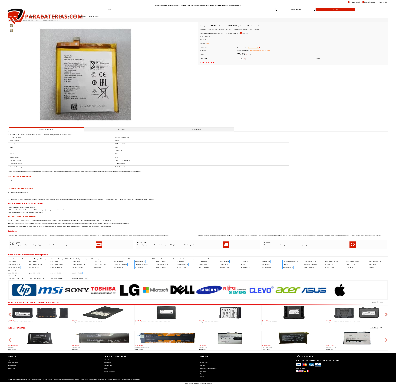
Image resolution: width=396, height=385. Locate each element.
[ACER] (288, 290)
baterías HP (23, 16)
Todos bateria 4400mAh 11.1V (79, 278)
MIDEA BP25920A (309, 267)
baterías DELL (33, 16)
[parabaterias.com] (46, 11)
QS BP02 (285, 264)
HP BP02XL (244, 264)
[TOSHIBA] (103, 290)
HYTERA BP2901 (182, 267)
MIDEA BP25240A (225, 267)
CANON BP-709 (224, 264)
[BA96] (293, 337)
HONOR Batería (12, 345)
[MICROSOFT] (156, 290)
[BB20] (103, 337)
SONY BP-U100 (203, 261)
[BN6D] (357, 337)
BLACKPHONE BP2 (77, 267)
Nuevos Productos (369, 2)
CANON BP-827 (372, 264)
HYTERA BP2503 (118, 267)
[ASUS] (314, 290)
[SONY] (77, 290)
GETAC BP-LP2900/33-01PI (290, 261)
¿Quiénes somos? (354, 2)
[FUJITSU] (235, 290)
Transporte (121, 129)
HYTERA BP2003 (245, 267)
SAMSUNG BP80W (182, 264)
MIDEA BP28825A (140, 261)
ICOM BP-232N (245, 261)
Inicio (381, 302)
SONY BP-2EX (181, 261)
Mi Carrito (335, 9)
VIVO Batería (75, 345)
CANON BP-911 (33, 261)
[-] (238, 59)
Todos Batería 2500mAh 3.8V (58, 278)
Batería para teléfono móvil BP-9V (51, 20)
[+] (244, 59)
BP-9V (10, 180)
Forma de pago (197, 129)
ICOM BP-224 (329, 264)
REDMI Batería (329, 345)
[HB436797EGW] (39, 337)
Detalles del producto (46, 129)
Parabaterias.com (13, 235)
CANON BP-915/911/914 (310, 261)
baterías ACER (94, 16)
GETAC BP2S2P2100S (14, 267)
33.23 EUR (11, 320)
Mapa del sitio (383, 2)
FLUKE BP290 (97, 267)
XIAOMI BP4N (203, 264)
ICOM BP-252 (371, 267)
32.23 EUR (265, 320)
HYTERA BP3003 (161, 261)
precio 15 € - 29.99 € (13, 273)
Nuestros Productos (296, 9)
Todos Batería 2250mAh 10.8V (16, 278)
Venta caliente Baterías (253, 48)
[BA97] (166, 337)
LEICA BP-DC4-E (224, 261)
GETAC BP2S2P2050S (56, 267)
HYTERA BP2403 (118, 261)
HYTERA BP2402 (266, 267)
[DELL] (182, 290)
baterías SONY (44, 16)
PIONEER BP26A (34, 267)
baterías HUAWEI (57, 16)
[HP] (24, 290)
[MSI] (51, 290)
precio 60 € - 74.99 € (77, 273)
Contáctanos (245, 33)
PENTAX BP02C (266, 264)
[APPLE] (340, 290)
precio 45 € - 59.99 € (56, 273)
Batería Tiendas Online (15, 20)
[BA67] (230, 337)
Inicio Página (13, 16)
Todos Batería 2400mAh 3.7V (36, 278)
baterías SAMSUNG (71, 16)
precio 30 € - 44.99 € (34, 273)
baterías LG (83, 16)
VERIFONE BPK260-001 (310, 264)
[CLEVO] (261, 290)
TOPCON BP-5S (350, 267)
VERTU (37, 20)
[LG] (130, 290)
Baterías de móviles (28, 20)
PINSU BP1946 (266, 261)
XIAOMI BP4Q (12, 261)
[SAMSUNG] (209, 290)
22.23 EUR (74, 320)
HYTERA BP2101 (330, 267)
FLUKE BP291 (139, 267)
